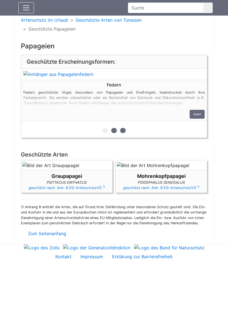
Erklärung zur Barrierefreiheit (142, 256)
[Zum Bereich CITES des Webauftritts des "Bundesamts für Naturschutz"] (169, 247)
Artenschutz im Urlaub (44, 20)
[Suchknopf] (208, 8)
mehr (197, 114)
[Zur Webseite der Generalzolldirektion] (97, 247)
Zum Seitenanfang (46, 233)
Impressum (91, 256)
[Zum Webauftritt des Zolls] (42, 247)
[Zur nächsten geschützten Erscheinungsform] (114, 74)
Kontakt (63, 256)
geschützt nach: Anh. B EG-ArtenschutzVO (67, 188)
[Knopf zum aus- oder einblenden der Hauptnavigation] (26, 7)
